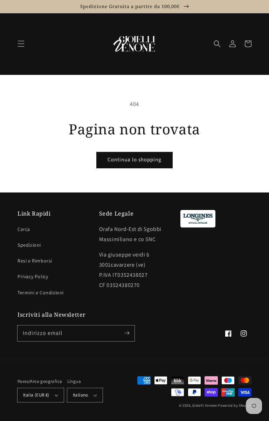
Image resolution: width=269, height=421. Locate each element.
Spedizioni (29, 245)
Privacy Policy (33, 276)
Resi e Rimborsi (35, 261)
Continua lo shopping (134, 159)
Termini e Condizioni (41, 292)
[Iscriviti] (126, 333)
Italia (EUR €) (36, 395)
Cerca (24, 229)
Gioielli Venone (204, 405)
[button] (21, 43)
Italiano (80, 395)
